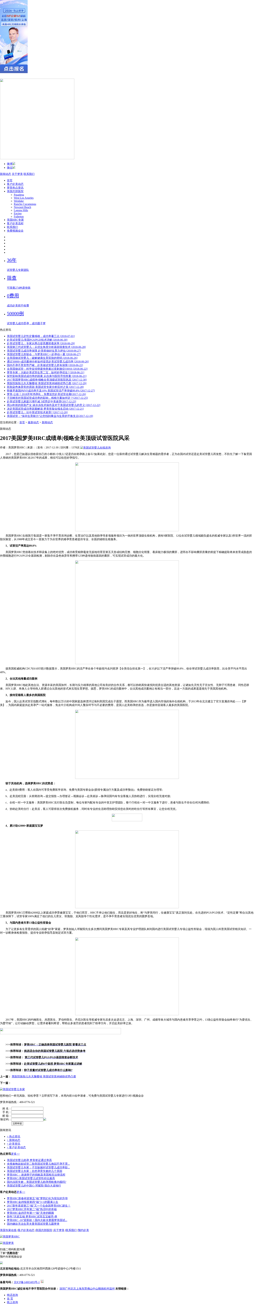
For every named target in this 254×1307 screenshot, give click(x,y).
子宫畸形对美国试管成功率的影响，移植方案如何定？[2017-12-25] (47, 397)
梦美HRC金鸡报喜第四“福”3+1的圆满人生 (32, 1202)
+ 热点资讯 (13, 1136)
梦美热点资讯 (15, 187)
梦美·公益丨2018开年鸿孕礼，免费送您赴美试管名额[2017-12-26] (46, 394)
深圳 (62, 1288)
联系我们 (29, 174)
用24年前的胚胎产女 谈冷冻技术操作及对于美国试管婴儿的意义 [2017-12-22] (53, 405)
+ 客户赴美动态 (16, 1147)
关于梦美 (17, 174)
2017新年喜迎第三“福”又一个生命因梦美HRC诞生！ (38, 1205)
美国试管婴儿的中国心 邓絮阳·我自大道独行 (34, 1185)
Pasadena (19, 194)
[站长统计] (42, 1282)
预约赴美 (83, 1230)
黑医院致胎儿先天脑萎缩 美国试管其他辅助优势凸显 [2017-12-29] (46, 383)
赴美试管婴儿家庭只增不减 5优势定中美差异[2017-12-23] (41, 401)
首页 (9, 180)
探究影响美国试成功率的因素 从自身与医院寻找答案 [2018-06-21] (46, 376)
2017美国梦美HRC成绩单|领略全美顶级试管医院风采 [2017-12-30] (47, 379)
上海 (79, 1288)
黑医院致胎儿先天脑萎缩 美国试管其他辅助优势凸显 (44, 1076)
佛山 (90, 1288)
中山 (95, 1288)
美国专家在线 (8, 1230)
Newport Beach (22, 207)
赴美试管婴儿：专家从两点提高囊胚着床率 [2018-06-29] (41, 343)
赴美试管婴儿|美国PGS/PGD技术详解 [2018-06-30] (37, 339)
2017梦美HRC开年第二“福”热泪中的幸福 (32, 1209)
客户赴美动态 (15, 184)
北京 (73, 1288)
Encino (18, 213)
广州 (67, 1288)
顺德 (101, 1288)
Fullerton (19, 216)
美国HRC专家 (15, 219)
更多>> (15, 1153)
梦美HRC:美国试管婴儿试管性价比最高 (31, 1178)
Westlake (19, 200)
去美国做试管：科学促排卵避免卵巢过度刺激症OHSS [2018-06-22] (47, 368)
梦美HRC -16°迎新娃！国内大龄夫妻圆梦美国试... (37, 1220)
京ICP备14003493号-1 (27, 1282)
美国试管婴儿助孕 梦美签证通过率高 (29, 1160)
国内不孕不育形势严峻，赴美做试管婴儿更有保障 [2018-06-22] (45, 365)
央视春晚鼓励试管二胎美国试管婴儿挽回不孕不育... (38, 1163)
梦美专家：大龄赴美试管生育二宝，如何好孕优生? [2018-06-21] (45, 372)
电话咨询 (12, 1295)
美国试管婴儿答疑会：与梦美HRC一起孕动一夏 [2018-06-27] (44, 354)
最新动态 (33, 422)
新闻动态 (5, 174)
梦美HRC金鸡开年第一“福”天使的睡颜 (30, 1212)
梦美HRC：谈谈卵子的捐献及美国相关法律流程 (36, 1174)
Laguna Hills (21, 210)
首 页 (10, 1298)
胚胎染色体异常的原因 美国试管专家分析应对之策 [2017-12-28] (45, 386)
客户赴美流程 (15, 223)
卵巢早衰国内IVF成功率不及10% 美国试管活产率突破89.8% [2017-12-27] (51, 390)
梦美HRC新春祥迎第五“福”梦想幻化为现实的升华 (37, 1198)
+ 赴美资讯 (13, 1143)
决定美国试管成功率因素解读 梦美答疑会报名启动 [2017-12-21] (45, 408)
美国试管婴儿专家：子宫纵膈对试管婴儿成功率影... (38, 1167)
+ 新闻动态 (13, 1140)
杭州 (106, 1288)
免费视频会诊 (15, 230)
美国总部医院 (15, 191)
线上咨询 (12, 1302)
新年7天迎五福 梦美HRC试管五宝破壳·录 (32, 1216)
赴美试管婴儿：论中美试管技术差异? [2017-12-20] (37, 412)
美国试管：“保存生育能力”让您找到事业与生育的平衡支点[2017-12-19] (50, 416)
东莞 (84, 1288)
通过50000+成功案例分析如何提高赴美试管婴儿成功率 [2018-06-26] (48, 361)
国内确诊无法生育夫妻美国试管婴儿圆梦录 (33, 1223)
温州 (112, 1288)
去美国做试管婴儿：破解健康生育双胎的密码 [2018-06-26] (42, 357)
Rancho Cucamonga (25, 204)
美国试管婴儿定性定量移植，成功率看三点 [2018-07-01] (41, 336)
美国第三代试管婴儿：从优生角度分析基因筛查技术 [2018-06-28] (46, 347)
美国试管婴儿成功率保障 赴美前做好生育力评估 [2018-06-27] (44, 350)
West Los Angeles (24, 197)
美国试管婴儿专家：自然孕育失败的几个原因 (34, 1171)
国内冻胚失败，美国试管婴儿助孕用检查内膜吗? (36, 1181)
